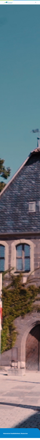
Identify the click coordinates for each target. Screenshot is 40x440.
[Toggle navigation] (35, 2)
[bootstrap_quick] (8, 2)
